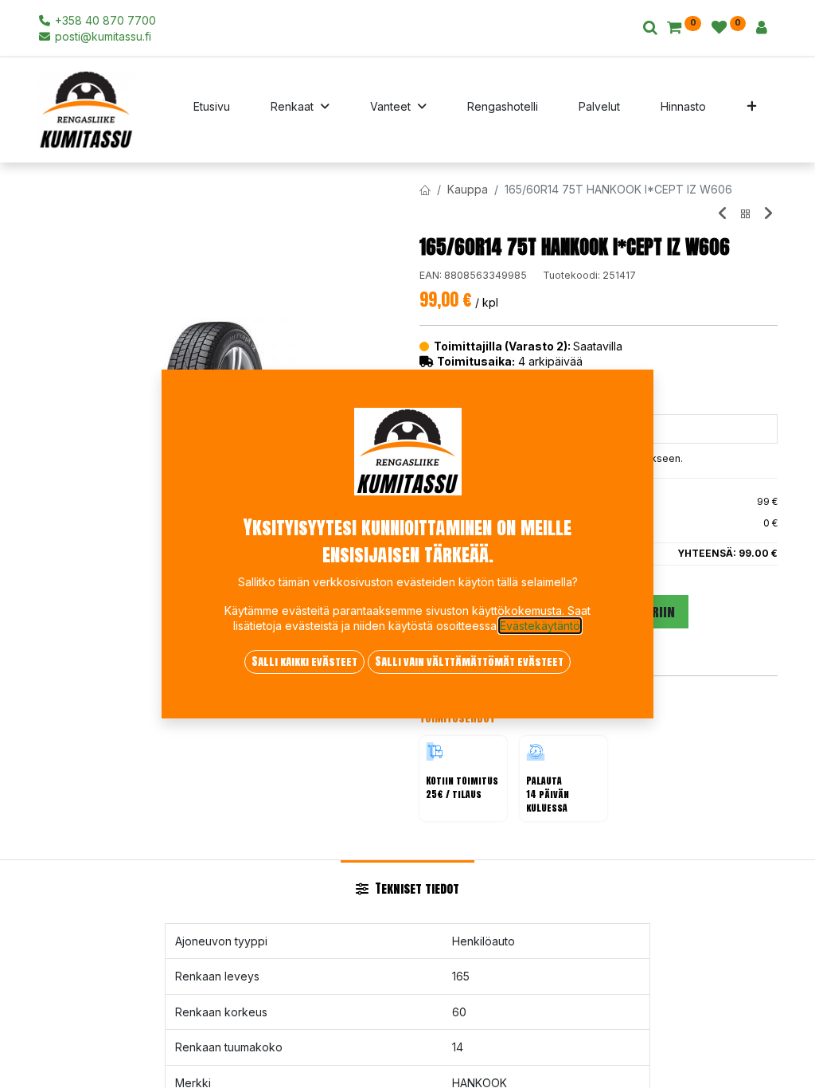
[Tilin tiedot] (761, 28)
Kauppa (467, 189)
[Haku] (650, 28)
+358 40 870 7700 (104, 20)
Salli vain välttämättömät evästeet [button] (469, 661)
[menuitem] (211, 110)
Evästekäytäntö (540, 625)
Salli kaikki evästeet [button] (304, 661)
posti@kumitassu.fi (101, 36)
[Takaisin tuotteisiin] (745, 213)
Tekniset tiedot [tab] (415, 888)
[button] (752, 110)
